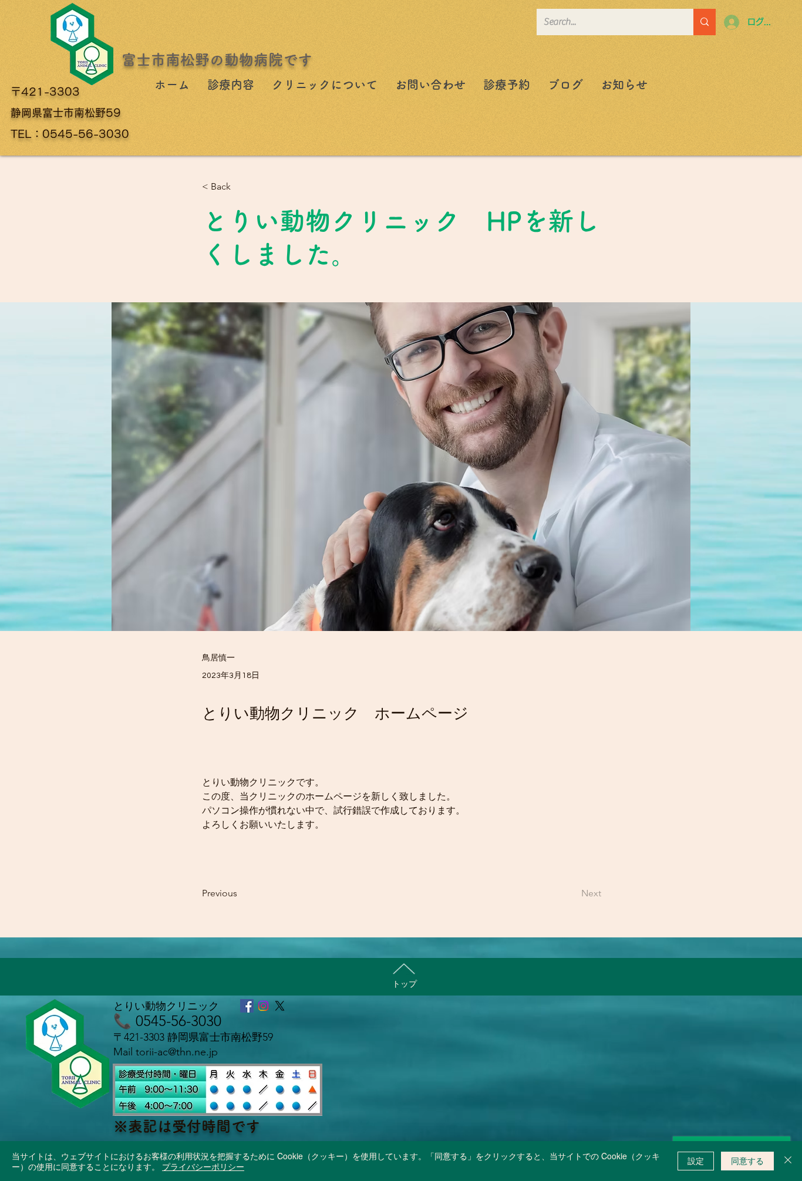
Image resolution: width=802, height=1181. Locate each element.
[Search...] (704, 22)
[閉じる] (788, 1161)
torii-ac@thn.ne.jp (177, 1051)
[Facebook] (247, 1006)
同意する (747, 1160)
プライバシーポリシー (203, 1166)
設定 (696, 1160)
